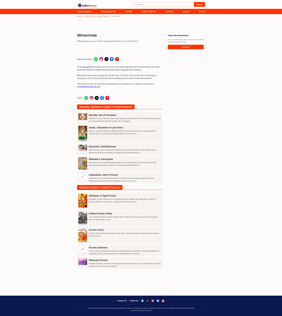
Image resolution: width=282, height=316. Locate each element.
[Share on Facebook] (112, 59)
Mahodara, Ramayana (101, 159)
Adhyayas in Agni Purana (102, 195)
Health (129, 11)
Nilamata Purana (98, 260)
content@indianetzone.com (88, 86)
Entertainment (108, 11)
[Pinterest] (153, 300)
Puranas (85, 67)
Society (169, 11)
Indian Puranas (103, 16)
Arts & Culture (84, 11)
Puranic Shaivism (98, 247)
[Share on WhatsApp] (96, 59)
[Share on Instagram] (101, 59)
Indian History (149, 11)
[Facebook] (142, 300)
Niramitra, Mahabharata (102, 146)
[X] (147, 300)
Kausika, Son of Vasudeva (102, 114)
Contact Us (122, 300)
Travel (202, 11)
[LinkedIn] (158, 300)
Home (79, 16)
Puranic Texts (96, 229)
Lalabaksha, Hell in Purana (103, 174)
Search (199, 4)
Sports (186, 11)
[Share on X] (106, 59)
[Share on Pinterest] (117, 59)
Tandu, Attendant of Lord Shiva (106, 127)
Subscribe (186, 47)
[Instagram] (163, 300)
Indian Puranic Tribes (100, 213)
